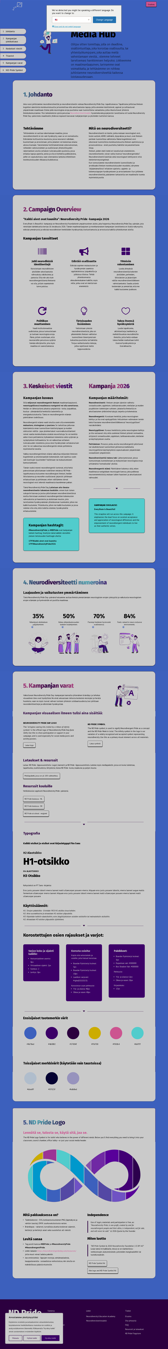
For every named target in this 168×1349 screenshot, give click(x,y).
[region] (34, 1328)
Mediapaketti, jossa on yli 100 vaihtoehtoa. (41, 776)
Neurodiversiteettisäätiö (80, 113)
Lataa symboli (95, 743)
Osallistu (151, 4)
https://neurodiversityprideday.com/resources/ (56, 1251)
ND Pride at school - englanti (36, 813)
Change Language (104, 19)
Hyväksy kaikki (50, 1338)
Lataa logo (29, 745)
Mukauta (15, 1338)
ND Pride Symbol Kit (97, 1263)
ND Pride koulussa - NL (33, 799)
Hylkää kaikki (32, 1338)
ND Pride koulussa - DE (33, 806)
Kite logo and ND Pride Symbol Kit (102, 1270)
